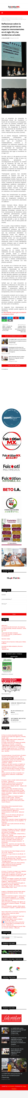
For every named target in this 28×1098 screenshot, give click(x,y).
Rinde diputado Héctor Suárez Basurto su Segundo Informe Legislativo (16, 358)
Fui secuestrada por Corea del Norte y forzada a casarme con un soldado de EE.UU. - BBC (14, 756)
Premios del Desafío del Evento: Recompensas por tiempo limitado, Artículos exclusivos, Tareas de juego (14, 628)
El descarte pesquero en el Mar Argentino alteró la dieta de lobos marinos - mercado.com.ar (14, 837)
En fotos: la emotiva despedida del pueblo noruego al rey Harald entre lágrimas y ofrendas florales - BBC (14, 736)
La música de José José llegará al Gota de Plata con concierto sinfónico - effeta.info (13, 927)
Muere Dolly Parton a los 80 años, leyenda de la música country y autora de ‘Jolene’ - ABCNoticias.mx (14, 913)
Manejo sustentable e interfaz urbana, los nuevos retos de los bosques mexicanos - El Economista (13, 841)
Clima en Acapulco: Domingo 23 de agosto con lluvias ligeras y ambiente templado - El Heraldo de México (13, 903)
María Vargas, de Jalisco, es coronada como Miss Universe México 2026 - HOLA (14, 886)
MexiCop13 (4, 625)
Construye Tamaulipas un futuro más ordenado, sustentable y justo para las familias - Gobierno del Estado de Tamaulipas (14, 831)
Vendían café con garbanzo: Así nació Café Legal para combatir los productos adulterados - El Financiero (14, 875)
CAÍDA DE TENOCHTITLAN (18, 703)
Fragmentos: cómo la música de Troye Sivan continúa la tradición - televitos (13, 916)
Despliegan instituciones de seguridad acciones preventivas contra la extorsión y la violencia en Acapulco (17, 349)
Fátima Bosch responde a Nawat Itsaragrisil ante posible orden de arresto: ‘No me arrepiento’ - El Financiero (14, 821)
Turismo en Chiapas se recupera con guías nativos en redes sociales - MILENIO (12, 796)
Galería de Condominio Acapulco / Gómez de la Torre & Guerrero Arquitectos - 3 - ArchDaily (13, 896)
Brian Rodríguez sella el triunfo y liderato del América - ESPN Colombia (13, 740)
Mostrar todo (5, 649)
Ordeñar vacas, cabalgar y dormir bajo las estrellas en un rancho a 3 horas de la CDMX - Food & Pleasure (13, 800)
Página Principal (5, 18)
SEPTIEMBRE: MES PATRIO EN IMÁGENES (18, 719)
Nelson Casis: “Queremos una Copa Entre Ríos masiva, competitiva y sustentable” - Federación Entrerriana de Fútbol (14, 845)
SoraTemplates (11, 1086)
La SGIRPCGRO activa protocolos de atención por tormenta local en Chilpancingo (17, 341)
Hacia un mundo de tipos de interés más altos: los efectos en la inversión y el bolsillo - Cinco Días (13, 770)
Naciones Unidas (6, 639)
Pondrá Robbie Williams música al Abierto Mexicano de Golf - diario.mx (12, 919)
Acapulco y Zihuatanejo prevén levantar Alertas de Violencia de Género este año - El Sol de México (13, 893)
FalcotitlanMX (6, 38)
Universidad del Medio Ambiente (10, 633)
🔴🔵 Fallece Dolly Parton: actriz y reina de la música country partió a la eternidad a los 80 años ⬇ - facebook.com (13, 923)
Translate (7, 938)
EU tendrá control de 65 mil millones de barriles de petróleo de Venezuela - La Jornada (13, 743)
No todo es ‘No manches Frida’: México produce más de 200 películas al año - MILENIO (14, 857)
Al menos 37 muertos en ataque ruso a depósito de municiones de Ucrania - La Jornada (14, 871)
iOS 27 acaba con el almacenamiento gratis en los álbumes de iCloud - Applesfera (13, 883)
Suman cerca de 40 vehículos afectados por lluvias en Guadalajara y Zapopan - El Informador (13, 816)
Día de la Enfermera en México (17, 711)
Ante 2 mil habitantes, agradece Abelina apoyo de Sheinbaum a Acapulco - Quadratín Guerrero (13, 906)
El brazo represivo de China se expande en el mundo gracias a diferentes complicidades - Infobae (13, 774)
